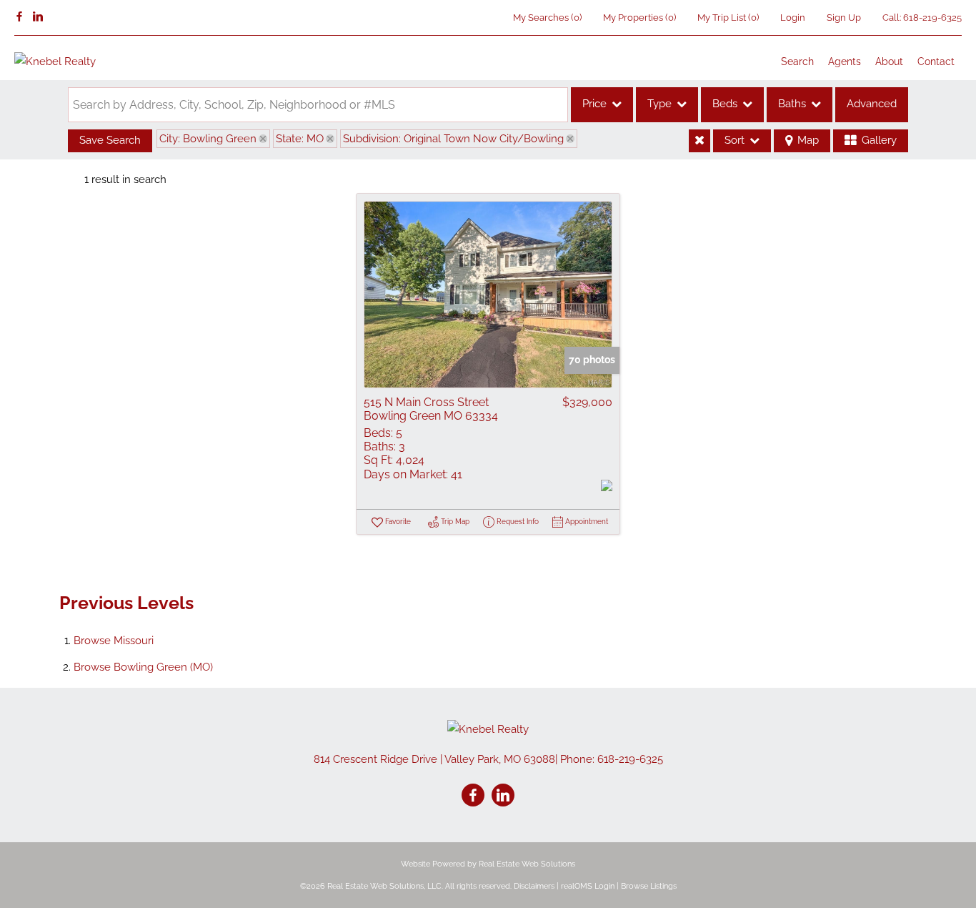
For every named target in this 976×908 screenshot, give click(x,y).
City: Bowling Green (208, 138)
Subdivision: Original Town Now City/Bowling (453, 138)
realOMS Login (587, 886)
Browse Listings (649, 886)
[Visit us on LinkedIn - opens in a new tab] (38, 17)
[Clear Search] (699, 140)
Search (797, 61)
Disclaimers (534, 886)
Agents (844, 61)
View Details (488, 294)
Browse (114, 640)
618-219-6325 (932, 17)
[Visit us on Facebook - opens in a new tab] (19, 17)
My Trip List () (728, 17)
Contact (936, 61)
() (547, 17)
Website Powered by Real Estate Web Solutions (488, 864)
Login (792, 17)
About (889, 61)
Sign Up (844, 17)
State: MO (300, 138)
